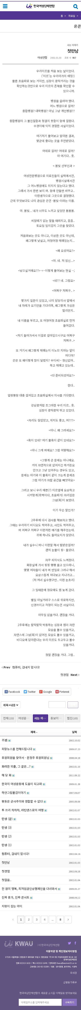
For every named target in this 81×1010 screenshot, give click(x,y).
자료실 (71, 15)
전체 (8, 718)
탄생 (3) (7, 827)
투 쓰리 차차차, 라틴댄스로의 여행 (23, 810)
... (52, 919)
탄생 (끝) (8, 819)
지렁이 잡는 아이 (12, 906)
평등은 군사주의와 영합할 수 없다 (23, 801)
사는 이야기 (41, 718)
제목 (33, 732)
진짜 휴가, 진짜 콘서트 (16, 897)
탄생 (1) (7, 845)
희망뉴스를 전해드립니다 (17, 749)
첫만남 (73, 51)
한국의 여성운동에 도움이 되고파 (22, 784)
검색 (73, 705)
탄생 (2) (7, 836)
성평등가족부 (70, 982)
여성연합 (42, 57)
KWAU (29, 941)
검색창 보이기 (75, 6)
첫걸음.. (6, 880)
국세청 (73, 972)
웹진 (72, 718)
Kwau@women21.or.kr (66, 963)
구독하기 (69, 1002)
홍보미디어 (57, 718)
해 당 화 (7, 775)
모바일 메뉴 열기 (5, 6)
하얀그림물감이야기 (14, 792)
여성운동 (25, 718)
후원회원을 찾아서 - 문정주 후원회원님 (26, 758)
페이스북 (75, 943)
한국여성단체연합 (40, 6)
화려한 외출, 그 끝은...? (16, 766)
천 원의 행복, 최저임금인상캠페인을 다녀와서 (30, 889)
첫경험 (6, 871)
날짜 (74, 732)
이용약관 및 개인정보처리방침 (61, 951)
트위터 (69, 943)
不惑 (5, 740)
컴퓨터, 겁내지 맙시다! (15, 854)
